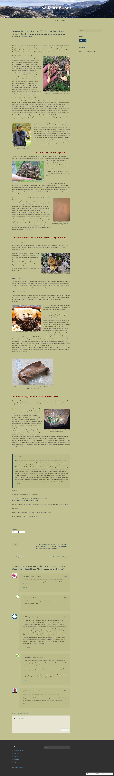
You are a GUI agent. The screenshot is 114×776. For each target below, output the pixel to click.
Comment (65, 730)
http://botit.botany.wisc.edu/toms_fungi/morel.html (25, 500)
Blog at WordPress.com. (17, 767)
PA (67, 546)
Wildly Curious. (57, 8)
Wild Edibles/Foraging (53, 544)
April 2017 (17, 762)
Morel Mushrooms (61, 546)
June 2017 (16, 756)
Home (48, 20)
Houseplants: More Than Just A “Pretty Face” (58, 557)
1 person (28, 587)
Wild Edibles (53, 548)
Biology (67, 544)
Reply (65, 576)
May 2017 (16, 759)
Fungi (42, 546)
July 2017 (16, 753)
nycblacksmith (26, 691)
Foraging (38, 546)
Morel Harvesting (52, 546)
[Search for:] (90, 30)
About (56, 20)
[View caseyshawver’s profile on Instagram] (84, 40)
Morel (45, 546)
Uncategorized (43, 544)
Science (48, 548)
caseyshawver (28, 36)
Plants (43, 548)
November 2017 (18, 750)
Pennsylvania (39, 548)
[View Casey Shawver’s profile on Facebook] (81, 40)
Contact (64, 20)
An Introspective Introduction (21, 557)
